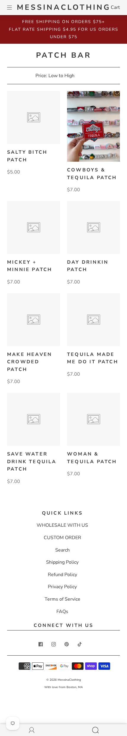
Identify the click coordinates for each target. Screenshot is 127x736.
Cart (115, 7)
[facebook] (40, 644)
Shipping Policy (62, 562)
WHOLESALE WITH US (62, 525)
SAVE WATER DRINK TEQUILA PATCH (32, 461)
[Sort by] (63, 75)
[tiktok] (79, 644)
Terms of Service (62, 599)
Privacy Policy (62, 586)
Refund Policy (62, 574)
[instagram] (53, 644)
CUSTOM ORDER (62, 537)
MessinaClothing (63, 7)
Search (62, 550)
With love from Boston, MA (63, 687)
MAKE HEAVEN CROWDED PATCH (29, 362)
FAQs (62, 611)
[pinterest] (66, 644)
